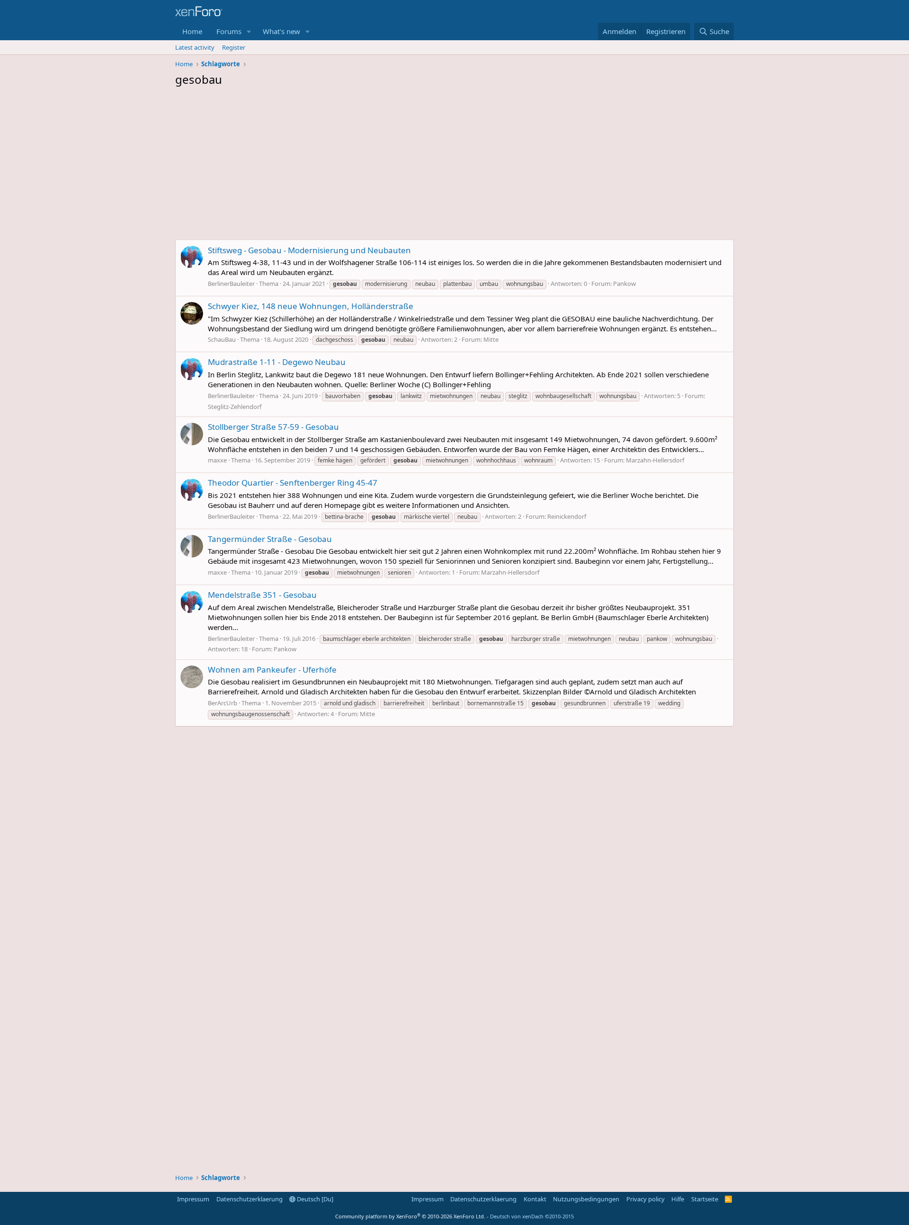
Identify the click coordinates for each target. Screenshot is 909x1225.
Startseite (704, 1199)
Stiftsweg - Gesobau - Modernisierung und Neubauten (309, 250)
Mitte (491, 339)
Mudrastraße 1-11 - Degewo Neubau (277, 361)
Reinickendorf (566, 516)
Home (192, 31)
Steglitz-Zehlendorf (234, 406)
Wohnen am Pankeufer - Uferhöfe (272, 669)
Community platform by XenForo (410, 1216)
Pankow (624, 283)
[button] (249, 31)
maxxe (217, 460)
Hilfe (677, 1199)
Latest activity (194, 47)
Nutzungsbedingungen (586, 1199)
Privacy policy (645, 1199)
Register (233, 47)
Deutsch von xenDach (532, 1216)
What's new (281, 31)
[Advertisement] (454, 165)
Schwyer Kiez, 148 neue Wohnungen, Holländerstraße (310, 306)
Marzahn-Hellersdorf (655, 460)
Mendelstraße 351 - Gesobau (262, 594)
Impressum (193, 1199)
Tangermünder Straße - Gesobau (270, 538)
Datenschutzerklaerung (249, 1199)
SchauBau (222, 339)
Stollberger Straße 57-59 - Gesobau (273, 426)
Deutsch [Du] (314, 1199)
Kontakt (535, 1199)
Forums (228, 31)
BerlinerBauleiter (231, 283)
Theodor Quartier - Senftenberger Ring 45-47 (292, 482)
